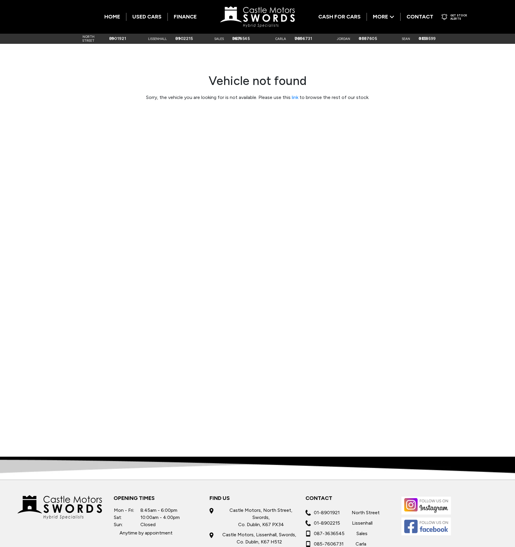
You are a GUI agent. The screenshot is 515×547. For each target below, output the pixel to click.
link (295, 97)
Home (112, 16)
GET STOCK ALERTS (458, 17)
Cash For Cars (339, 16)
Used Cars (147, 16)
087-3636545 (329, 533)
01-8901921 (327, 512)
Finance (185, 16)
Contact (420, 16)
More (380, 16)
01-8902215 (327, 523)
